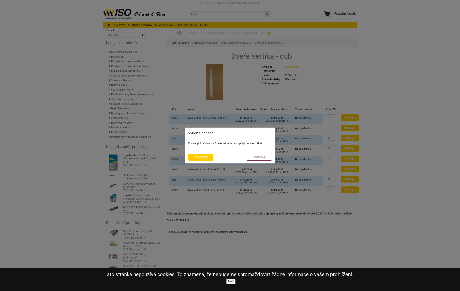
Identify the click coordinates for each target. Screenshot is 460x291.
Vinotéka (259, 157)
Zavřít (231, 281)
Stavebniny (201, 157)
